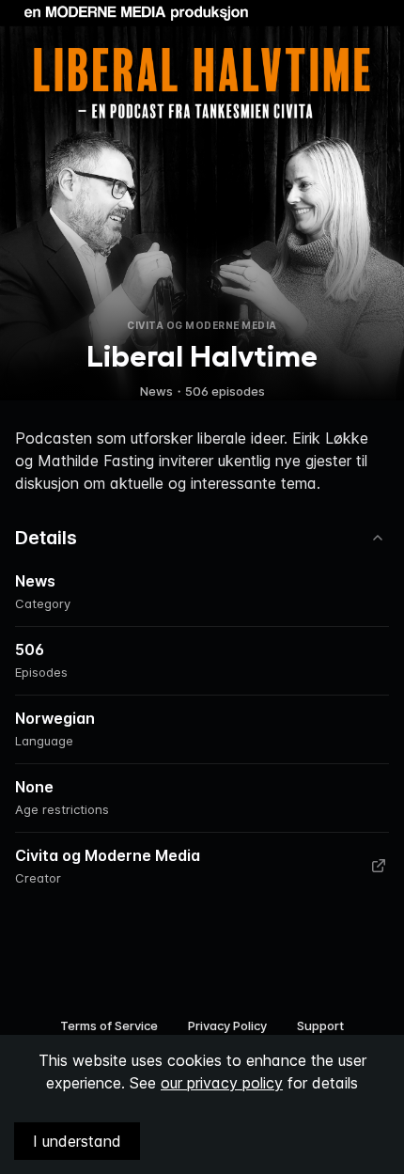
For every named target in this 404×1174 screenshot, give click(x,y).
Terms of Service (109, 1025)
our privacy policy (222, 1082)
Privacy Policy (227, 1025)
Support (320, 1025)
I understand (77, 1141)
